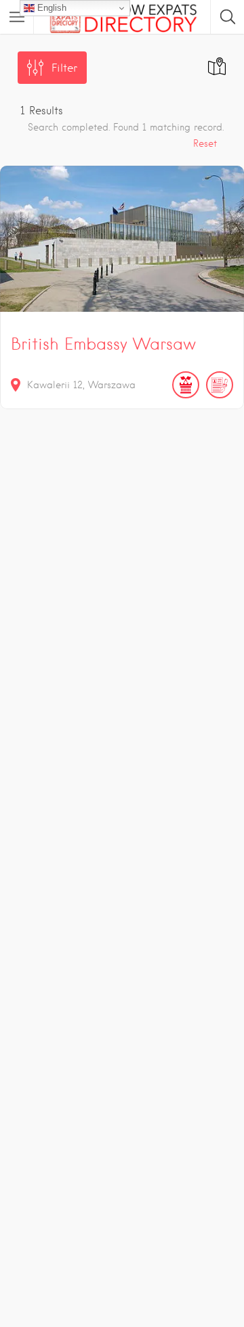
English (50, 8)
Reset (205, 143)
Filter (64, 68)
